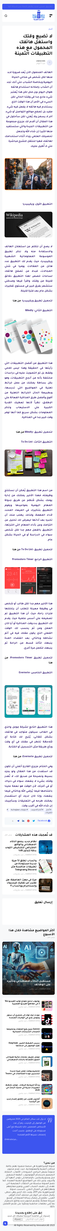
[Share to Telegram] (18, 821)
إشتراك (17, 1219)
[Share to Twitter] (34, 821)
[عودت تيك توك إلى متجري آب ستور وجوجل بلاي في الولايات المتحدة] (46, 1019)
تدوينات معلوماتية (18, 810)
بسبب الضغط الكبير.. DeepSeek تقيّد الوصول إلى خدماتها (24, 1044)
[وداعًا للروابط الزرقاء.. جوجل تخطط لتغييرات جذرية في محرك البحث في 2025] (46, 1089)
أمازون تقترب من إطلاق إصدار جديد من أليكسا (23, 1100)
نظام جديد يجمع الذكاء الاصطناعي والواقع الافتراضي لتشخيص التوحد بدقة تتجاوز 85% (20, 846)
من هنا (17, 301)
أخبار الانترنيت (36, 810)
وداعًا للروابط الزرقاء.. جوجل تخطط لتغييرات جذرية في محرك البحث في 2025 (22, 1087)
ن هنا (15, 549)
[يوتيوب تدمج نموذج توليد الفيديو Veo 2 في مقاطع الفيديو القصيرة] (46, 1005)
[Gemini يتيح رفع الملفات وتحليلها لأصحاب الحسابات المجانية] (46, 1033)
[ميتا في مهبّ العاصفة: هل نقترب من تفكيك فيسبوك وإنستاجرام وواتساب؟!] (45, 885)
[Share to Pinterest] (28, 821)
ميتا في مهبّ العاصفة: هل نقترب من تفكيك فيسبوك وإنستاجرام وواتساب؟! (21, 883)
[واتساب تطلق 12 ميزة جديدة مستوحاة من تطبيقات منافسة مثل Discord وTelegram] (45, 866)
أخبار (50, 29)
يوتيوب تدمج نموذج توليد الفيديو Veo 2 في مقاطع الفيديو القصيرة (22, 1002)
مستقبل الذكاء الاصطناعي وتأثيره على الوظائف (28, 983)
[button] (12, 821)
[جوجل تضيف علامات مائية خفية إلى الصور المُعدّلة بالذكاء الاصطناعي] (46, 1061)
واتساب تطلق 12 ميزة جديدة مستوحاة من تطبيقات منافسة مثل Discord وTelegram (23, 865)
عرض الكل (8, 835)
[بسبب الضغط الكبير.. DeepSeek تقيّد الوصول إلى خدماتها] (46, 1047)
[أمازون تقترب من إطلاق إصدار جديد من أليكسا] (46, 1103)
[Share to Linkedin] (23, 821)
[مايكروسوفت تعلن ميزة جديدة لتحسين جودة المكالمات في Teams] (46, 1075)
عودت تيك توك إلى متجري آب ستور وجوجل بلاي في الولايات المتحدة (23, 1016)
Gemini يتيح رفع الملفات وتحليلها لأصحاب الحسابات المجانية (23, 1030)
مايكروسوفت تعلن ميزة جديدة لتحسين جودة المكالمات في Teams (22, 1072)
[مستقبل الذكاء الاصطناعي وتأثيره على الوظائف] (28, 968)
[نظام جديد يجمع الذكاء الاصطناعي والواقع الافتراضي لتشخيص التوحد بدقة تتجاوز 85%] (45, 847)
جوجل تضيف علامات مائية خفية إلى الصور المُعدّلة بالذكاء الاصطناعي (23, 1058)
